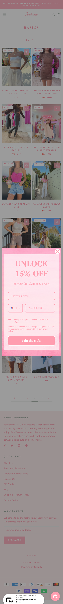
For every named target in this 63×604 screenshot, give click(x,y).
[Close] (57, 251)
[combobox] (15, 308)
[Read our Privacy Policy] (53, 327)
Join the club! (31, 340)
